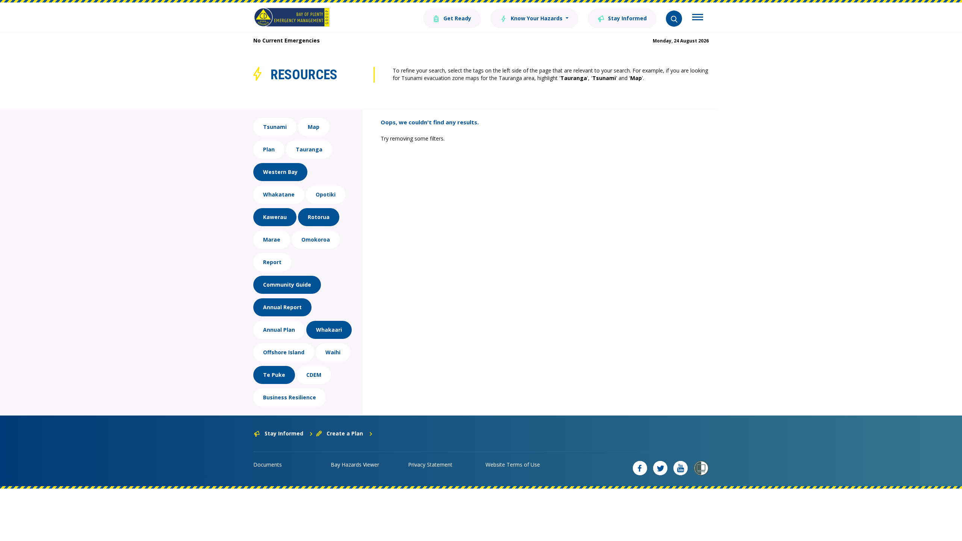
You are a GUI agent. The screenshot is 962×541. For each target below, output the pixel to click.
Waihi (332, 352)
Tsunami (275, 126)
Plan (269, 149)
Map (313, 126)
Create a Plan (345, 433)
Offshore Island (283, 352)
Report (272, 262)
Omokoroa (315, 239)
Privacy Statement (430, 464)
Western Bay (280, 171)
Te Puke (274, 374)
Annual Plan (279, 329)
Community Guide (287, 284)
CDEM (313, 374)
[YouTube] (680, 468)
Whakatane (279, 194)
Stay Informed (627, 18)
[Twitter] (660, 468)
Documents (267, 464)
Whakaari (329, 329)
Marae (271, 239)
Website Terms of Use (513, 464)
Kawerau (275, 217)
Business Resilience (289, 397)
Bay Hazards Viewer (355, 464)
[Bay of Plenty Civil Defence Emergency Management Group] (291, 17)
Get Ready (456, 18)
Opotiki (326, 194)
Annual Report (282, 307)
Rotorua (319, 217)
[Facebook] (640, 468)
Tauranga (309, 149)
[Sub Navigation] (698, 18)
